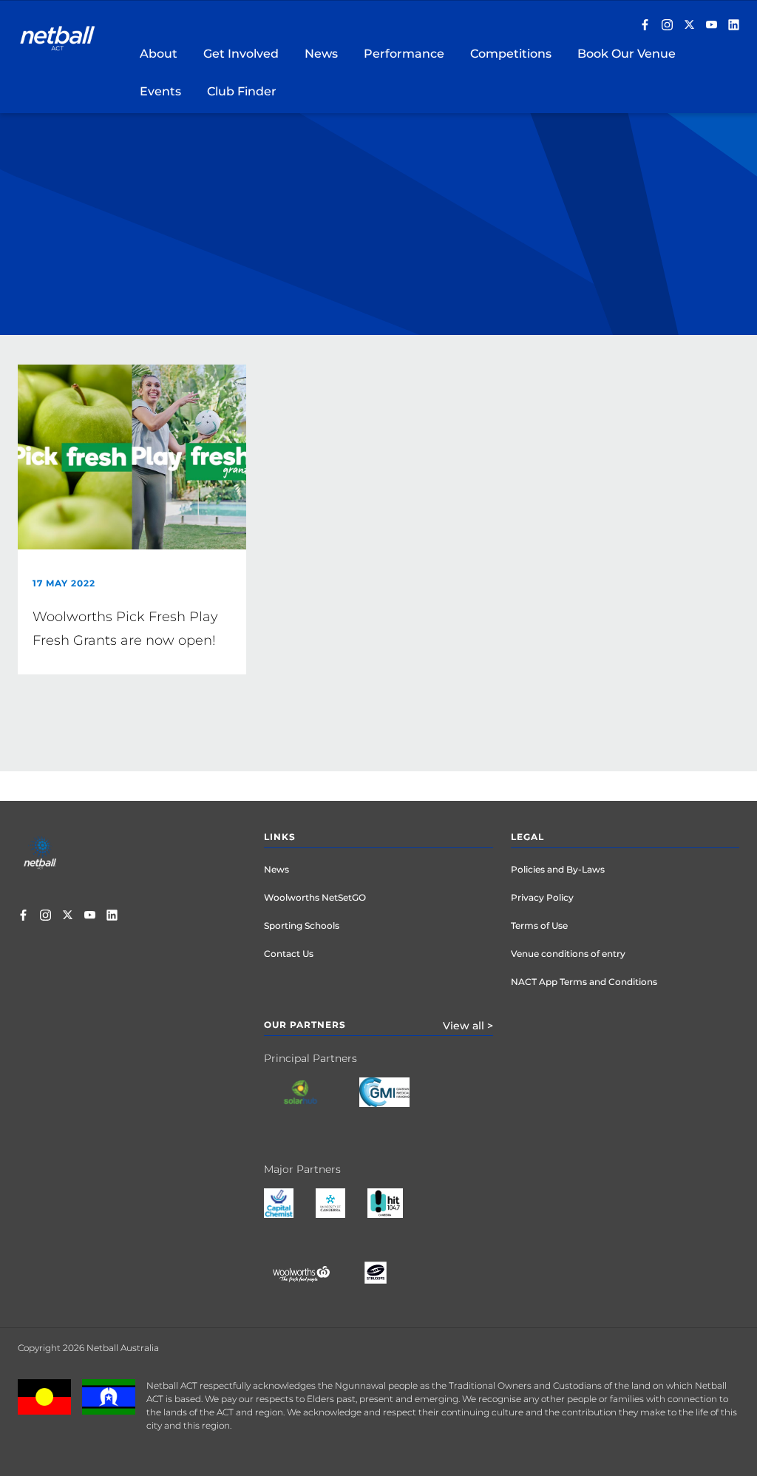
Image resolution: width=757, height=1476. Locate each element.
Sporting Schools (301, 925)
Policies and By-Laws (558, 869)
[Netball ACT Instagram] (667, 26)
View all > (468, 1025)
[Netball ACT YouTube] (711, 26)
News (276, 869)
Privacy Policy (542, 897)
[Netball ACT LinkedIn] (733, 26)
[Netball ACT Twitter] (689, 26)
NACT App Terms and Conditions (584, 981)
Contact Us (288, 953)
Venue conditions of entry (568, 953)
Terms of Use (539, 925)
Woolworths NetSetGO (315, 897)
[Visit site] (311, 1103)
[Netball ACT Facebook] (645, 26)
